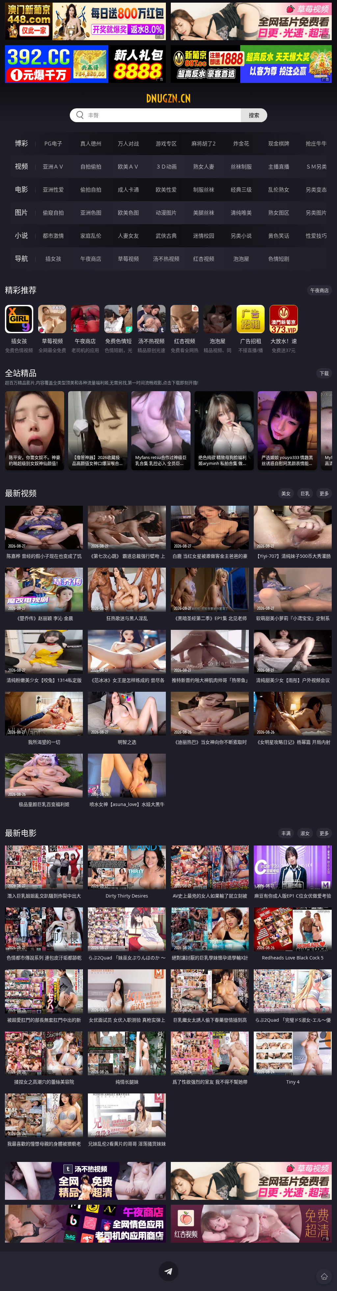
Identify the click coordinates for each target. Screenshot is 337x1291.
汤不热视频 (166, 258)
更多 (324, 493)
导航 (21, 258)
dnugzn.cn (168, 98)
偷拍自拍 (90, 189)
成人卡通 (128, 189)
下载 (324, 373)
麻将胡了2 (204, 143)
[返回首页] (324, 1276)
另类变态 (316, 189)
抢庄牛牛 (316, 143)
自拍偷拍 (90, 166)
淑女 (305, 833)
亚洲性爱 (53, 189)
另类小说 (241, 235)
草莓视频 (128, 258)
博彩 (21, 143)
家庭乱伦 (90, 235)
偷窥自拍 (53, 212)
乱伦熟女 (278, 189)
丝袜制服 (241, 166)
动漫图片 (166, 212)
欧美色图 (128, 212)
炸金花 (241, 143)
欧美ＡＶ (128, 166)
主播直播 (278, 166)
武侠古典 (166, 235)
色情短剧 (278, 258)
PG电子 (53, 143)
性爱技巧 (316, 235)
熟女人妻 (203, 166)
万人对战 (128, 143)
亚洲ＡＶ (53, 166)
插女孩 (53, 258)
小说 (21, 235)
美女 (286, 493)
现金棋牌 (278, 143)
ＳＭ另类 (316, 166)
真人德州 (90, 143)
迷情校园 (203, 235)
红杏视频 (203, 258)
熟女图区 (278, 212)
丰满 (286, 833)
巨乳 (305, 493)
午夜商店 (90, 258)
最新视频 (21, 493)
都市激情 (53, 235)
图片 (21, 212)
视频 (21, 166)
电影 (21, 189)
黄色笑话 (278, 235)
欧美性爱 (166, 189)
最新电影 (21, 832)
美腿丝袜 (203, 212)
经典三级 (241, 189)
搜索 (254, 115)
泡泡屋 (241, 258)
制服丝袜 (203, 189)
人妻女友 (128, 235)
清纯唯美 (241, 212)
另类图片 (316, 212)
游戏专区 (166, 143)
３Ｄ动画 (166, 166)
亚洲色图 (90, 212)
